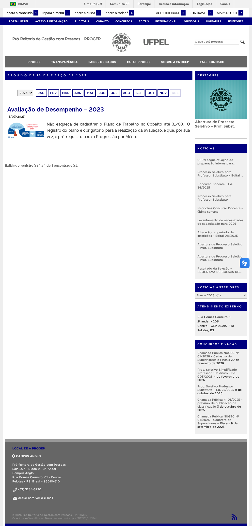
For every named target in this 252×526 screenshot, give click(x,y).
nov (163, 93)
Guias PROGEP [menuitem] (138, 62)
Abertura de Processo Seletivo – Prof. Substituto (219, 246)
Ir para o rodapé (118, 13)
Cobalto (102, 21)
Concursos (123, 21)
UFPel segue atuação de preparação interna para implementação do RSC (215, 161)
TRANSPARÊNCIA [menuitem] (64, 62)
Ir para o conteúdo (21, 13)
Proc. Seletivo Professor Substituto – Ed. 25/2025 (215, 388)
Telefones (235, 21)
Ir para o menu (55, 13)
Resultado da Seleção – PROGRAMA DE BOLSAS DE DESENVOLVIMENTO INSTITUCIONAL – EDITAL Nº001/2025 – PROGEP (218, 270)
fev (53, 93)
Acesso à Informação (51, 21)
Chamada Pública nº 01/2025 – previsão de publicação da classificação (219, 403)
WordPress (35, 518)
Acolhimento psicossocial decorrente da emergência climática (219, 126)
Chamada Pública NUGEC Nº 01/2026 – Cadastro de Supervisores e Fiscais (218, 356)
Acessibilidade (170, 13)
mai (90, 93)
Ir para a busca (86, 13)
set (139, 93)
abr (77, 93)
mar (65, 93)
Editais (144, 21)
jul (114, 93)
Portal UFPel (19, 21)
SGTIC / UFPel (86, 518)
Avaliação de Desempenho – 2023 (55, 109)
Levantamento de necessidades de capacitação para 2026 (220, 222)
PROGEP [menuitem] (34, 62)
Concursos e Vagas (217, 344)
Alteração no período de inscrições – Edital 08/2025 (217, 234)
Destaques (208, 75)
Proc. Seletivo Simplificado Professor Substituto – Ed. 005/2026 (217, 373)
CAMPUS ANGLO (28, 456)
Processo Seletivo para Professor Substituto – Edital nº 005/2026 (220, 173)
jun (102, 93)
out (151, 93)
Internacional (166, 21)
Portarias (213, 21)
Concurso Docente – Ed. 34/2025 (215, 185)
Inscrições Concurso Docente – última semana (220, 210)
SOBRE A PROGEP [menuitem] (175, 62)
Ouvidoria (191, 21)
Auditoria (82, 21)
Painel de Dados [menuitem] (102, 62)
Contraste (200, 13)
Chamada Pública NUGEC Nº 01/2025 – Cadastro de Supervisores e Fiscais (218, 420)
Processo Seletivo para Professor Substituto (214, 197)
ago (126, 93)
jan (41, 93)
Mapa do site (229, 13)
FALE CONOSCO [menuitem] (212, 62)
